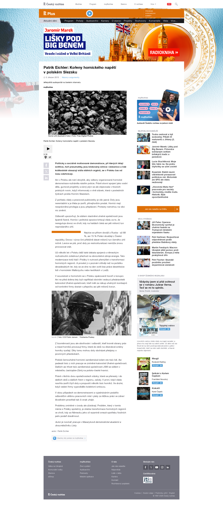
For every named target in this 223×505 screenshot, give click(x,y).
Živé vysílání (144, 112)
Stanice (124, 4)
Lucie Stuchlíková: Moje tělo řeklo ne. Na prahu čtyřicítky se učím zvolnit (164, 164)
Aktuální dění (50, 20)
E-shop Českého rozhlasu (151, 276)
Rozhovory (140, 20)
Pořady (80, 20)
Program (93, 4)
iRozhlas (78, 4)
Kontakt (115, 480)
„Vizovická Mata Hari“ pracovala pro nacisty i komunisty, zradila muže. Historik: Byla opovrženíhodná (165, 192)
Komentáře (154, 20)
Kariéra (115, 477)
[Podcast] (46, 157)
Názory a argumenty (70, 77)
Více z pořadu (145, 219)
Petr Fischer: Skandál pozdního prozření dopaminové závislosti (163, 262)
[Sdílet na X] (46, 171)
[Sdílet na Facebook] (46, 165)
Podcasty (84, 473)
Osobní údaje (148, 493)
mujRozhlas (108, 4)
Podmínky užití (161, 493)
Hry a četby (143, 104)
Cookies (137, 493)
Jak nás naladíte (118, 466)
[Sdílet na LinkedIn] (46, 177)
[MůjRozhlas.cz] (48, 87)
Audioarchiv (150, 13)
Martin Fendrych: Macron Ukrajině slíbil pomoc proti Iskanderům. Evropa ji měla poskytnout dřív (165, 251)
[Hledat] (176, 4)
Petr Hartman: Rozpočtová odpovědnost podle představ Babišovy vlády (165, 239)
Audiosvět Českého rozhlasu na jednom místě (155, 123)
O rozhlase (138, 4)
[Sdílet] (50, 157)
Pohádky (142, 108)
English (172, 493)
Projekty (128, 20)
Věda (165, 20)
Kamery (148, 16)
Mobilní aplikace (87, 477)
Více (174, 20)
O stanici (116, 20)
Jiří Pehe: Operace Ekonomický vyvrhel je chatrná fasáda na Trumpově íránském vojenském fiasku (163, 227)
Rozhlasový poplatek (120, 484)
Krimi (153, 104)
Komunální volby (55, 470)
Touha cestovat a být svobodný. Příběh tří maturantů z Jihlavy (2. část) (163, 138)
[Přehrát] (48, 149)
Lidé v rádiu (116, 473)
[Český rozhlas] (54, 4)
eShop (51, 477)
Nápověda (116, 470)
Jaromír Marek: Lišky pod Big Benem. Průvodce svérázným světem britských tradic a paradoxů (165, 151)
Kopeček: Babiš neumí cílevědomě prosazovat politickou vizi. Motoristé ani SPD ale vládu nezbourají (164, 177)
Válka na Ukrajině (55, 466)
